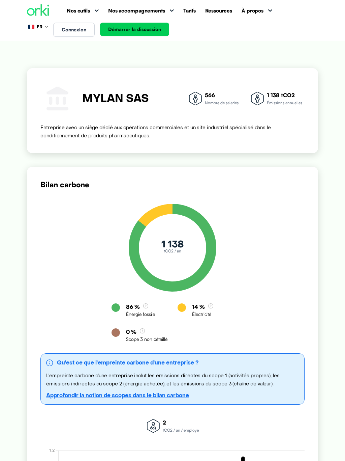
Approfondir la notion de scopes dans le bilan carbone (117, 395)
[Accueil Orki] (38, 10)
